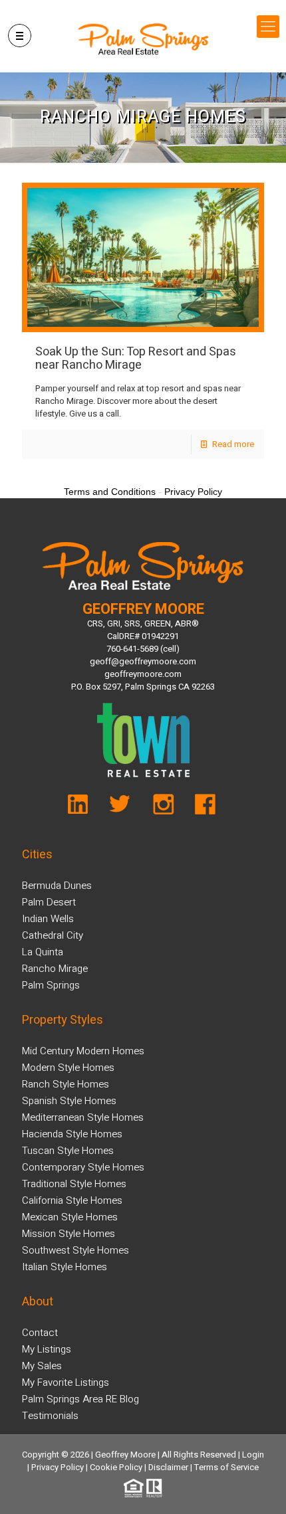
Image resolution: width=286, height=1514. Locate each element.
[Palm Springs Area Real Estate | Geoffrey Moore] (143, 39)
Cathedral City (52, 935)
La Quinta (42, 952)
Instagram (162, 808)
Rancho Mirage (55, 968)
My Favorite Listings (65, 1382)
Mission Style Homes (68, 1233)
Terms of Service (226, 1467)
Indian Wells (48, 918)
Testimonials (50, 1415)
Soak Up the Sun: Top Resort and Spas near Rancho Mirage (135, 358)
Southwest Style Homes (75, 1250)
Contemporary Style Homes (83, 1167)
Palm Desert (49, 902)
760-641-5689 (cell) (143, 648)
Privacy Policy (57, 1467)
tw (124, 808)
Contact (40, 1332)
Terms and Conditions (110, 491)
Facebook (201, 808)
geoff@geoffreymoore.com (143, 661)
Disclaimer (168, 1467)
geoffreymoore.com (143, 674)
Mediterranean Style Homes (83, 1117)
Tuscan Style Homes (68, 1150)
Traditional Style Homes (74, 1184)
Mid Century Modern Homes (83, 1051)
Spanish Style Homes (69, 1100)
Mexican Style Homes (70, 1217)
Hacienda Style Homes (72, 1134)
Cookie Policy (116, 1467)
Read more (233, 444)
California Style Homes (72, 1200)
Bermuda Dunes (57, 885)
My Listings (46, 1349)
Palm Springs (51, 985)
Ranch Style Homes (65, 1084)
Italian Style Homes (64, 1267)
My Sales (42, 1366)
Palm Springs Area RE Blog (80, 1399)
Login (253, 1454)
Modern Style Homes (68, 1067)
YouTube (85, 808)
